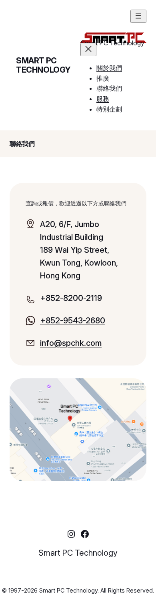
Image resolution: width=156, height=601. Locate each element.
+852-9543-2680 (72, 320)
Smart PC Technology (43, 65)
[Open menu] (138, 16)
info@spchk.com (71, 343)
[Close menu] (88, 49)
